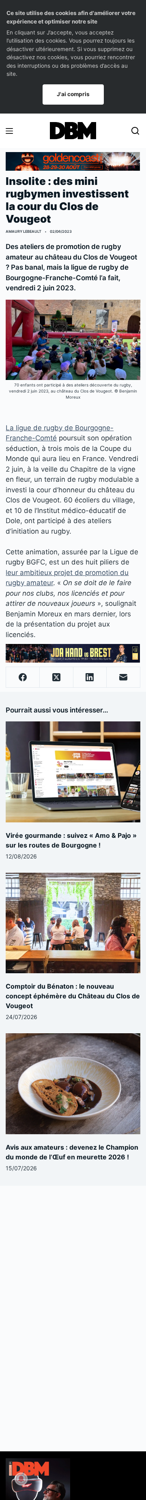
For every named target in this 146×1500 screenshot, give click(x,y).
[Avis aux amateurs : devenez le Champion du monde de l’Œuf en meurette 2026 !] (73, 1083)
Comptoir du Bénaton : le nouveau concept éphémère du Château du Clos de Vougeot (73, 996)
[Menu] (9, 131)
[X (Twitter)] (56, 677)
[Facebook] (23, 677)
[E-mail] (123, 677)
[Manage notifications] (21, 1478)
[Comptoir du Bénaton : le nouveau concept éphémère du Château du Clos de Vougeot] (73, 923)
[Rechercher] (135, 131)
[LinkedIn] (90, 677)
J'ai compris (73, 94)
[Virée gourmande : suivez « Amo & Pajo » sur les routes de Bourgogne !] (73, 771)
